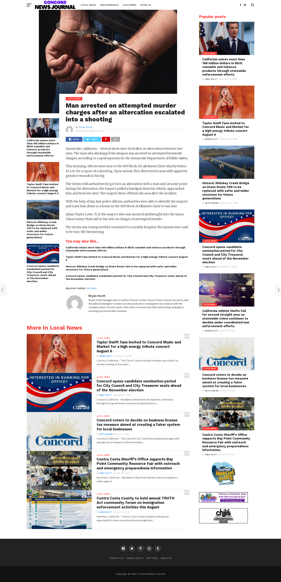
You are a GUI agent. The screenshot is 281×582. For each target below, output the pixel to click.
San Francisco (109, 5)
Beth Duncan (106, 434)
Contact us (116, 558)
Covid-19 (145, 5)
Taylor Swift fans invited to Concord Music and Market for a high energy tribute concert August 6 (43, 189)
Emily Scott (106, 395)
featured (91, 288)
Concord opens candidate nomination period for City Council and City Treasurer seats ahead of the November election (43, 274)
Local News (88, 5)
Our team (152, 558)
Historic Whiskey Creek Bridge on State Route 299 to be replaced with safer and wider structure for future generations (42, 230)
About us (166, 558)
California (129, 5)
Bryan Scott (85, 127)
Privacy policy (134, 558)
